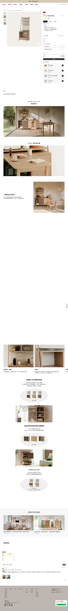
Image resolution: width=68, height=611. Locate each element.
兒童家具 (6, 597)
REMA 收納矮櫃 (50, 65)
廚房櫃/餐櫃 (12, 10)
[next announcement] (66, 1)
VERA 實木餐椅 (50, 80)
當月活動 (9, 4)
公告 (36, 590)
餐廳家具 (8, 10)
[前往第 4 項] (4, 23)
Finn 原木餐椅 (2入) (51, 70)
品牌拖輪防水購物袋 (54, 29)
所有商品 (15, 4)
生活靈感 (36, 4)
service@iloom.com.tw (58, 592)
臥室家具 (6, 593)
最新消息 (20, 4)
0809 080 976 (59, 588)
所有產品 (4, 10)
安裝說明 (55, 21)
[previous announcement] (1, 1)
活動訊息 (45, 21)
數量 (43, 53)
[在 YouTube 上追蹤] (9, 605)
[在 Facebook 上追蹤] (5, 605)
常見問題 (37, 592)
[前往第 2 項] (4, 16)
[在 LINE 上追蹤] (11, 605)
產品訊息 (37, 593)
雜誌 (26, 590)
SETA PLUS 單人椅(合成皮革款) (52, 75)
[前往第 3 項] (4, 19)
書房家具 (6, 596)
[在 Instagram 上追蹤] (7, 605)
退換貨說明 (37, 596)
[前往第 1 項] (4, 13)
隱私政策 (6, 603)
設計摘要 (27, 592)
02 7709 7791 (57, 589)
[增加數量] (63, 53)
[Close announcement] (67, 1)
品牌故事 (31, 4)
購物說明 (50, 21)
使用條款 (9, 603)
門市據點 (26, 4)
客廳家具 (6, 592)
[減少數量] (61, 53)
